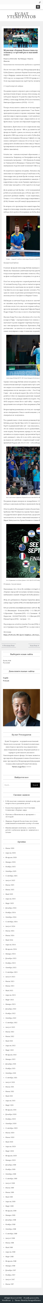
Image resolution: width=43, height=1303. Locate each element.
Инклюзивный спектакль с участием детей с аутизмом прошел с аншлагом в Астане (22, 830)
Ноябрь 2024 (11, 912)
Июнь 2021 (10, 1091)
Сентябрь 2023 (12, 972)
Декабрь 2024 (11, 908)
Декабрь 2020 (11, 1114)
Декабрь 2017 (11, 1270)
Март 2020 (10, 1151)
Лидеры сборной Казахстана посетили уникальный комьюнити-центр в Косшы (22, 822)
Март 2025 (10, 903)
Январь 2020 (11, 1160)
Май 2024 (9, 940)
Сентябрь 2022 (11, 1023)
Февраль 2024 (11, 949)
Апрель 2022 (11, 1046)
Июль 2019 (10, 1188)
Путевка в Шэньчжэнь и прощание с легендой (21, 816)
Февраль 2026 (11, 857)
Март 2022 (10, 1050)
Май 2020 (9, 1142)
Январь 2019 (10, 1215)
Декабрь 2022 (11, 1009)
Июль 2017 (10, 1284)
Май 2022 (9, 1041)
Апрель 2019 (10, 1201)
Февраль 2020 (11, 1156)
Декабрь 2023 (11, 958)
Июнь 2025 (10, 890)
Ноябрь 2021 (10, 1068)
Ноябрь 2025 (11, 867)
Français (6, 681)
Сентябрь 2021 (11, 1078)
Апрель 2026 (11, 853)
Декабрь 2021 (11, 1064)
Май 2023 (9, 990)
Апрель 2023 (11, 995)
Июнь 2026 (10, 848)
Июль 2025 (10, 885)
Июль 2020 (10, 1133)
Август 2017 (10, 1279)
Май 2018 (9, 1247)
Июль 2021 (10, 1087)
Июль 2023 (10, 981)
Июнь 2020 (10, 1137)
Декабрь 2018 (11, 1220)
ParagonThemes (34, 1300)
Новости (7, 61)
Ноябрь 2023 (11, 963)
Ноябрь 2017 (10, 1275)
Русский (6, 663)
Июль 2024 (10, 931)
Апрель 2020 (11, 1146)
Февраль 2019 (11, 1211)
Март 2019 (10, 1206)
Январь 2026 (11, 862)
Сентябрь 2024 (12, 922)
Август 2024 (10, 926)
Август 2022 (10, 1027)
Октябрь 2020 (11, 1123)
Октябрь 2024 (11, 917)
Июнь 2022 (10, 1036)
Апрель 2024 (11, 945)
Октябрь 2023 (11, 967)
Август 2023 (10, 977)
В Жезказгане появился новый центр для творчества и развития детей (23, 802)
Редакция (23, 59)
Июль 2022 (10, 1032)
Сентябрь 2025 (11, 876)
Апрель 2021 (10, 1101)
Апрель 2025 (11, 899)
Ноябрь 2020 (11, 1119)
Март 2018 (10, 1257)
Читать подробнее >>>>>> (21, 767)
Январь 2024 (11, 954)
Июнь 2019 (10, 1192)
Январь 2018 (10, 1266)
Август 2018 (10, 1238)
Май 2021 (9, 1096)
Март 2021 (10, 1105)
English (5, 678)
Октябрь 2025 (11, 871)
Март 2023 (10, 1000)
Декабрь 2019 (11, 1165)
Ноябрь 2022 (11, 1013)
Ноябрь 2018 (10, 1224)
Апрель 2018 (10, 1252)
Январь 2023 (11, 1004)
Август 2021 (10, 1082)
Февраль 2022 (11, 1055)
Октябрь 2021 (11, 1073)
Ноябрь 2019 (10, 1169)
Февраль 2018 (11, 1261)
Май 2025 (9, 894)
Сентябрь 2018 (11, 1234)
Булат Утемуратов (21, 15)
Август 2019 (10, 1183)
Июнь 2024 (10, 935)
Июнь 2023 (10, 986)
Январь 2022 (10, 1059)
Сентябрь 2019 (11, 1178)
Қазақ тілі (7, 660)
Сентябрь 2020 (12, 1128)
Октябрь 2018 (11, 1229)
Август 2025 (10, 880)
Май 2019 (9, 1197)
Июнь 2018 (10, 1243)
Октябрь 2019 (11, 1174)
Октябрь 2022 (11, 1018)
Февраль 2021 (11, 1110)
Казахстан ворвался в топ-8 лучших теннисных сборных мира (20, 809)
